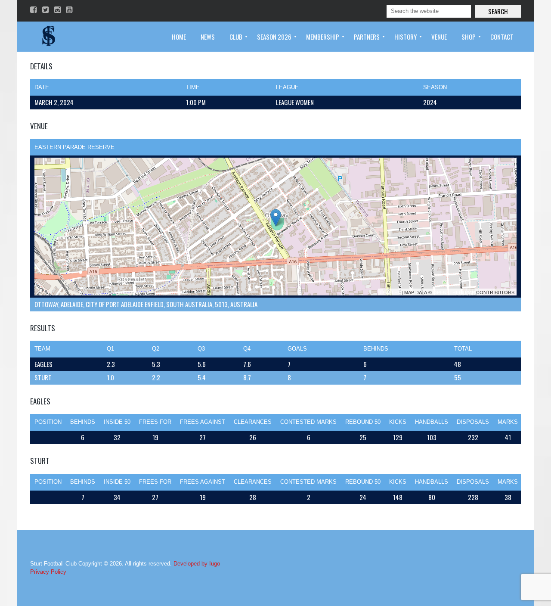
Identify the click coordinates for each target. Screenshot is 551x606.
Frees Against (202, 422)
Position (48, 422)
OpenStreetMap (454, 292)
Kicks (397, 422)
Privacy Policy (48, 572)
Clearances (253, 422)
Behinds (82, 422)
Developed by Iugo (196, 563)
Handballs (431, 422)
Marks (508, 422)
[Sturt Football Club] (47, 37)
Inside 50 (117, 422)
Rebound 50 (363, 422)
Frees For (155, 422)
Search (498, 11)
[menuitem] (178, 37)
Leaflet (390, 292)
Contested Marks (308, 422)
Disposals (473, 422)
